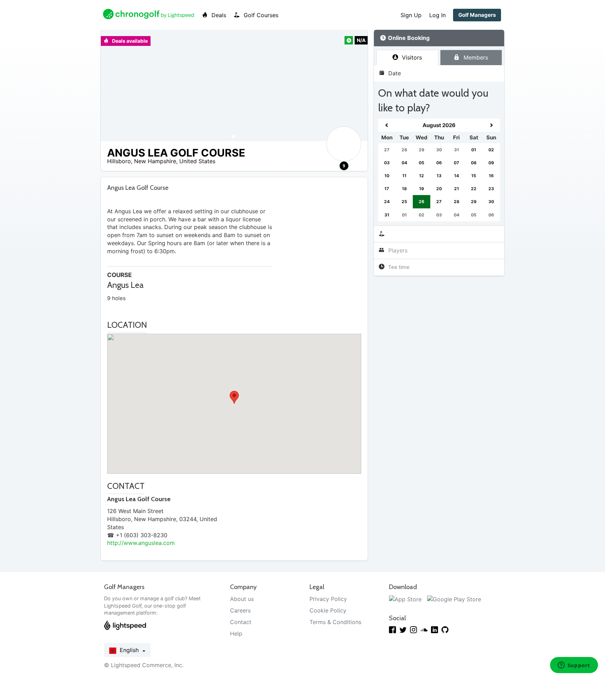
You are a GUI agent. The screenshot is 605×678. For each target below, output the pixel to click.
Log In (437, 15)
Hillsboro (119, 161)
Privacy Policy (328, 598)
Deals (218, 15)
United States (197, 161)
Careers (240, 610)
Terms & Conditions (335, 621)
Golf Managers (477, 15)
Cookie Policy (328, 610)
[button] (113, 85)
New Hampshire (155, 161)
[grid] (439, 170)
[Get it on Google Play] (454, 598)
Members (475, 57)
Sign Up (411, 15)
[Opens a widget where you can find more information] (574, 665)
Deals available (129, 41)
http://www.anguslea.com (141, 542)
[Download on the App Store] (405, 598)
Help (236, 633)
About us (242, 598)
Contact (240, 621)
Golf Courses (260, 15)
